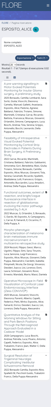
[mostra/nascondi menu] (48, 5)
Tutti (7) (41, 58)
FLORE (5, 22)
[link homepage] (13, 5)
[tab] (7, 77)
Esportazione (24, 58)
